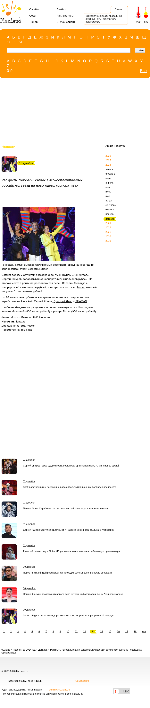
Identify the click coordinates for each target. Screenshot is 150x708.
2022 (108, 227)
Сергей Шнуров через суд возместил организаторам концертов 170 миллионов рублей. (71, 465)
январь (109, 169)
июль (108, 196)
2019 (108, 241)
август (108, 200)
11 (76, 631)
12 (84, 631)
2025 (108, 160)
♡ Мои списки (66, 21)
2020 (108, 236)
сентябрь (110, 205)
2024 (108, 164)
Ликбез (61, 9)
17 (126, 631)
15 (110, 631)
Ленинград (80, 274)
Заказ (118, 9)
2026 (108, 156)
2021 (108, 232)
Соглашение (82, 681)
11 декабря (29, 460)
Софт (32, 15)
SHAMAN (81, 301)
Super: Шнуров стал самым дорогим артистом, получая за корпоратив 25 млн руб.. (69, 615)
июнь (108, 191)
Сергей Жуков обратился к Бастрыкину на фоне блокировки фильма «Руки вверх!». (69, 530)
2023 (108, 223)
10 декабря (29, 567)
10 (68, 631)
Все (143, 71)
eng (138, 21)
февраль (110, 173)
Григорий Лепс (63, 301)
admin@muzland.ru (59, 689)
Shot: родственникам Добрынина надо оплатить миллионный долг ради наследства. (70, 487)
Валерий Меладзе (73, 283)
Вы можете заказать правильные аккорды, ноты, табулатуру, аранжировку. (104, 19)
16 (118, 631)
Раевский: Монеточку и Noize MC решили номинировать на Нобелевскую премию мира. (72, 551)
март (108, 178)
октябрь (109, 209)
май (107, 187)
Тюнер (33, 21)
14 (101, 631)
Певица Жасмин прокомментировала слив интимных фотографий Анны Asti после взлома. (73, 594)
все (144, 631)
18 (135, 631)
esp (146, 21)
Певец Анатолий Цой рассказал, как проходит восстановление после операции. (67, 572)
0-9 (9, 71)
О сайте (34, 9)
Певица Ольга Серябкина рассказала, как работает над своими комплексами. (66, 508)
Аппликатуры (65, 15)
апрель (109, 182)
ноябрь (109, 214)
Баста (81, 287)
